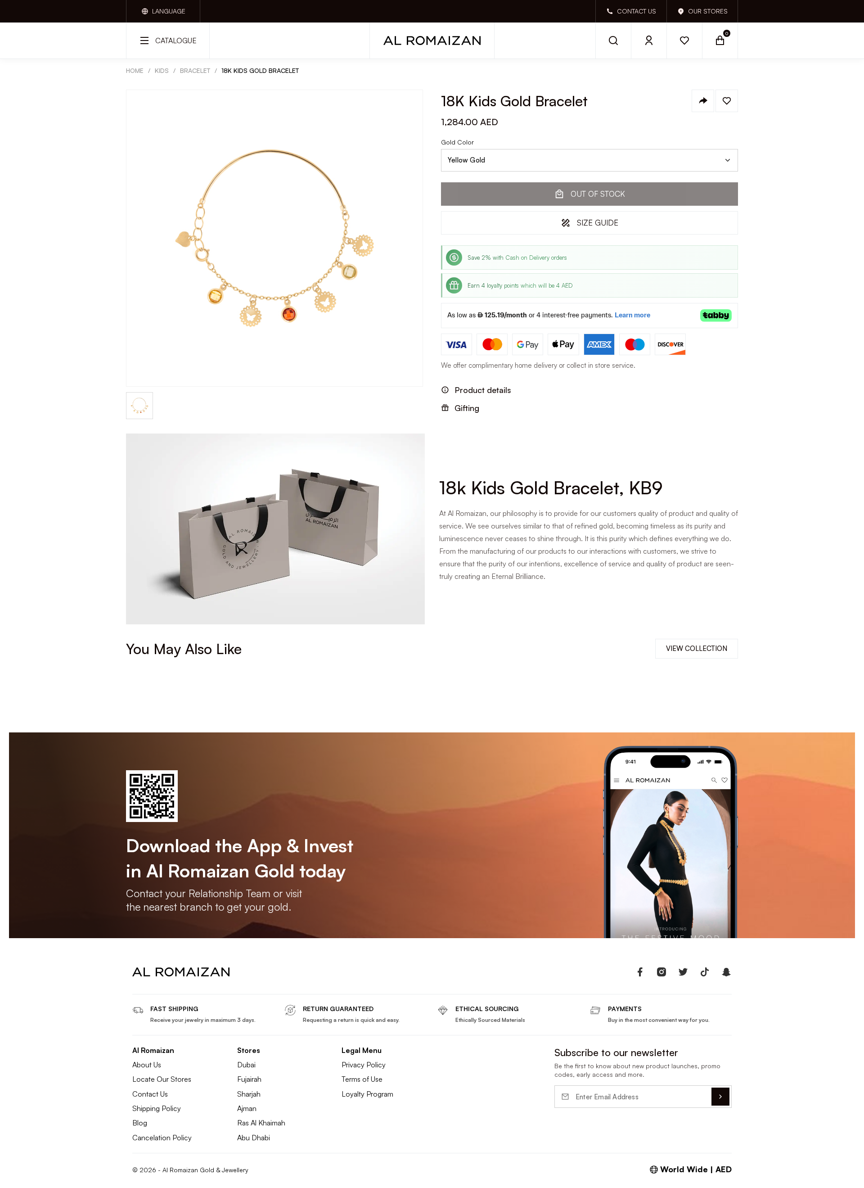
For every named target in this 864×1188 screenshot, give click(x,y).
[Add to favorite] (727, 101)
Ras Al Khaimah (261, 1122)
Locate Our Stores (161, 1079)
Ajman (246, 1108)
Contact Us (150, 1093)
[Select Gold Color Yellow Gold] (589, 160)
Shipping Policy (156, 1108)
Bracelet (195, 70)
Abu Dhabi (253, 1137)
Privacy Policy (364, 1064)
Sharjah (249, 1093)
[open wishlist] (684, 41)
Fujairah (249, 1079)
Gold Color (457, 142)
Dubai (246, 1064)
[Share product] (703, 101)
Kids (162, 70)
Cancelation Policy (162, 1137)
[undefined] (639, 972)
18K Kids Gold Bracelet (260, 70)
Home (135, 70)
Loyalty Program (367, 1093)
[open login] (649, 41)
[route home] (181, 972)
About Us (146, 1064)
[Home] (432, 41)
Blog (139, 1122)
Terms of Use (362, 1079)
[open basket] (720, 41)
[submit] (720, 1097)
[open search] (613, 41)
